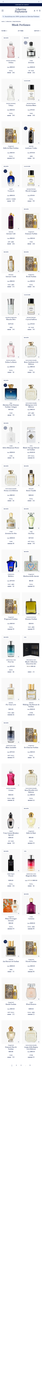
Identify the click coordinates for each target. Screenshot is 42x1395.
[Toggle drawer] (3, 10)
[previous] (3, 1)
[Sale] (31, 649)
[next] (38, 1)
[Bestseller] (11, 50)
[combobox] (22, 16)
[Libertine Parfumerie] (21, 10)
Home (3, 21)
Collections (9, 21)
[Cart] (39, 10)
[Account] (34, 10)
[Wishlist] (37, 10)
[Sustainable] (31, 93)
